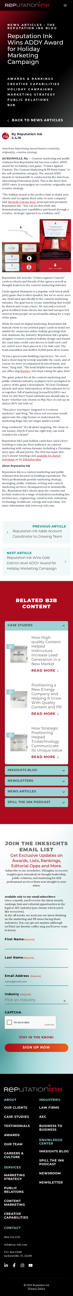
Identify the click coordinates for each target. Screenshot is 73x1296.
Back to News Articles (37, 120)
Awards (12, 1135)
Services (12, 1167)
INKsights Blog (54, 1151)
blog (38, 459)
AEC (42, 1117)
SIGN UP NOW (36, 1047)
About (10, 1100)
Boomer (25, 371)
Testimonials (17, 1126)
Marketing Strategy (31, 95)
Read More (43, 670)
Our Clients (15, 1108)
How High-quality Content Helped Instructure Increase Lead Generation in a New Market (46, 651)
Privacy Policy (36, 1289)
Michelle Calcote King (22, 202)
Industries (49, 1100)
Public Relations (28, 100)
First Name (19, 939)
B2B (11, 105)
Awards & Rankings (30, 79)
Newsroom (50, 1173)
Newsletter (51, 1182)
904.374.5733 (12, 1237)
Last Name (19, 957)
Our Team (13, 1144)
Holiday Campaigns (30, 89)
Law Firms (49, 1108)
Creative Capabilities (33, 84)
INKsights (29, 459)
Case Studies (16, 1117)
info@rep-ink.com (15, 1244)
